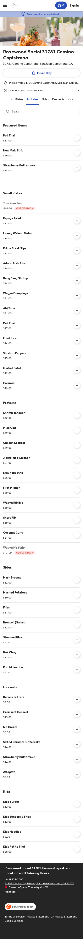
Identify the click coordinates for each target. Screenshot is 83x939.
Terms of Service (15, 916)
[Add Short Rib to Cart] (77, 520)
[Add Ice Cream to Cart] (77, 729)
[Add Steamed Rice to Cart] (77, 640)
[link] (32, 99)
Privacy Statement (38, 916)
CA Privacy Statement (64, 916)
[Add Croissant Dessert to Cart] (77, 714)
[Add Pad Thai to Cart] (77, 138)
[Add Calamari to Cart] (77, 385)
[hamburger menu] (5, 5)
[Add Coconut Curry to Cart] (77, 535)
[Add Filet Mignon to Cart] (77, 490)
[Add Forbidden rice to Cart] (77, 670)
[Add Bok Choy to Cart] (77, 655)
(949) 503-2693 (14, 879)
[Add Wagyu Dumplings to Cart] (77, 296)
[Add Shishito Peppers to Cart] (77, 355)
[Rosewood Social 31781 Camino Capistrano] (14, 5)
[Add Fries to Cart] (77, 610)
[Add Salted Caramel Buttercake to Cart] (77, 744)
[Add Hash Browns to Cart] (77, 580)
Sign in (74, 5)
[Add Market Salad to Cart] (77, 370)
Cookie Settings (14, 920)
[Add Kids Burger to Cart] (77, 804)
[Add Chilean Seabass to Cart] (77, 445)
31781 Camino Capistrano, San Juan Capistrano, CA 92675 (39, 883)
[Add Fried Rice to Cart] (77, 340)
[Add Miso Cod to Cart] (77, 430)
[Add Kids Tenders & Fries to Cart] (77, 819)
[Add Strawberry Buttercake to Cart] (77, 168)
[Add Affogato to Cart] (77, 774)
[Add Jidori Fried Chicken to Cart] (77, 460)
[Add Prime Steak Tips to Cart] (77, 251)
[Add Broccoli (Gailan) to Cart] (77, 625)
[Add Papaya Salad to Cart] (77, 221)
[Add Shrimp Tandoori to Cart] (77, 415)
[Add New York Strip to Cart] (77, 153)
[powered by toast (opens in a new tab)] (20, 906)
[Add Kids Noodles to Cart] (77, 834)
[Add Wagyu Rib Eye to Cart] (77, 505)
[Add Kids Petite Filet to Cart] (77, 849)
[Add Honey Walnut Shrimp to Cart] (77, 236)
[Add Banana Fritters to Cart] (77, 699)
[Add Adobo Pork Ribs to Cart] (77, 266)
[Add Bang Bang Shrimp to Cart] (77, 281)
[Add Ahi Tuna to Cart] (77, 310)
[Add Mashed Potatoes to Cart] (77, 595)
